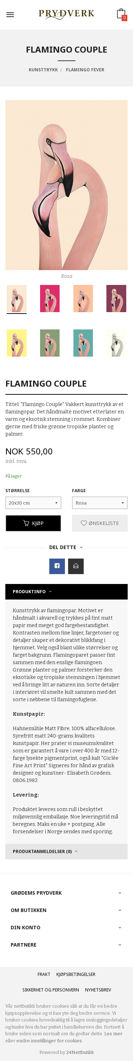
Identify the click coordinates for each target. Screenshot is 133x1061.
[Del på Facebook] (57, 566)
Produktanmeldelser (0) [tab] (42, 851)
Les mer (113, 1033)
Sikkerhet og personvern (50, 990)
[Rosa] (66, 185)
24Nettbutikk (80, 1052)
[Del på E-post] (76, 566)
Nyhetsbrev (98, 990)
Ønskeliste (103, 523)
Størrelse (17, 491)
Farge (79, 491)
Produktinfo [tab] (29, 592)
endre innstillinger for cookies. (49, 1040)
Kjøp (38, 523)
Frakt (44, 974)
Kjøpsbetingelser (75, 974)
